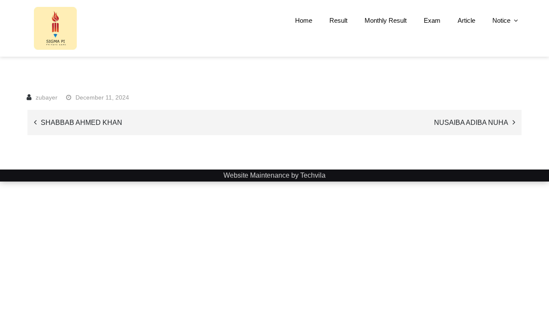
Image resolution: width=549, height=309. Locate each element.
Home (303, 20)
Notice (501, 20)
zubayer (46, 97)
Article (466, 20)
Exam (432, 20)
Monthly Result (386, 20)
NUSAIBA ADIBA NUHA (471, 122)
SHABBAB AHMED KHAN (81, 122)
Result (338, 20)
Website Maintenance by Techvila (274, 175)
